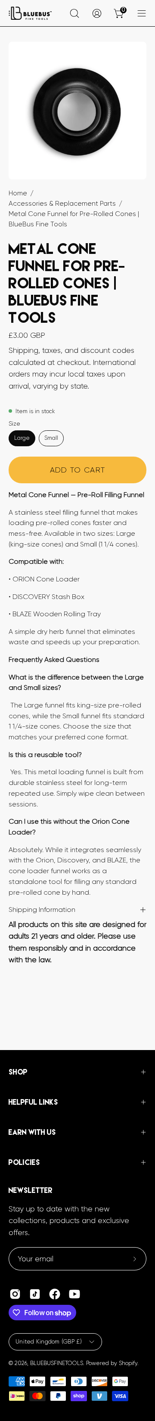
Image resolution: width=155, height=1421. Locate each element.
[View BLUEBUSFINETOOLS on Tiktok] (34, 1294)
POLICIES (24, 1162)
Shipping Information (42, 910)
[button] (74, 13)
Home (18, 193)
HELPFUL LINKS (33, 1102)
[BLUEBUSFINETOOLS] (30, 13)
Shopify (128, 1363)
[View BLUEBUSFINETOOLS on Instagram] (15, 1294)
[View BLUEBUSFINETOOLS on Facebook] (54, 1294)
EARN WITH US (32, 1132)
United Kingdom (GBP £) (49, 1341)
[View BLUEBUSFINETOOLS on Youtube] (74, 1294)
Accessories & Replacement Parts (62, 203)
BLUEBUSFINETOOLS (56, 1363)
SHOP (18, 1072)
